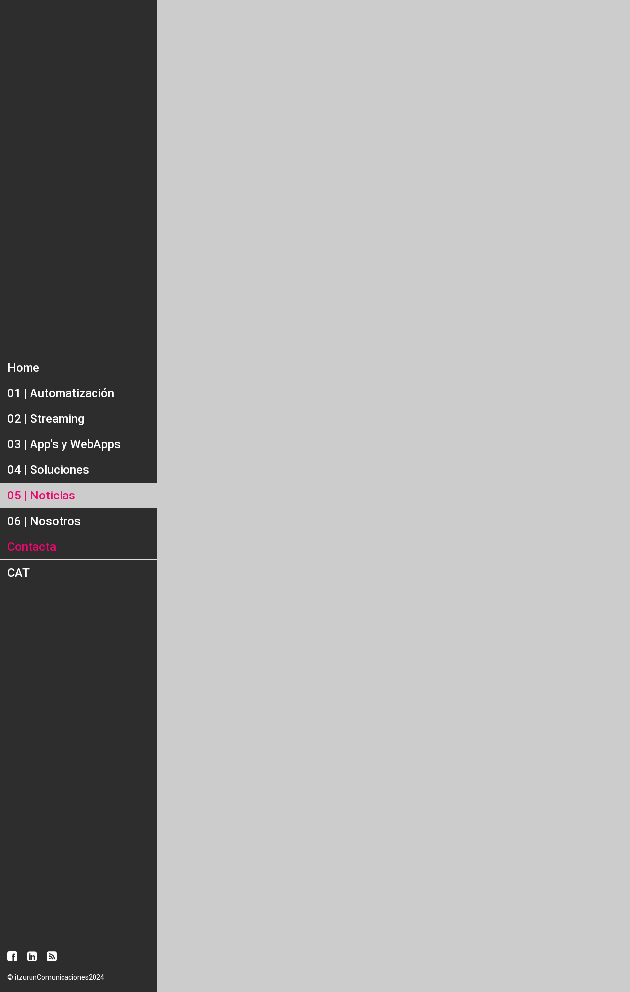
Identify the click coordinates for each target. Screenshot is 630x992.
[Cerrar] (173, 16)
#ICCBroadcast (455, 929)
